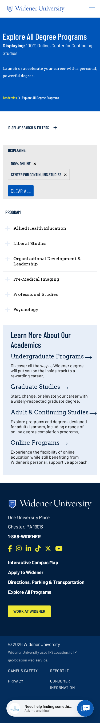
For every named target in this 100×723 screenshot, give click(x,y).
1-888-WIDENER (24, 536)
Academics (10, 97)
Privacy (15, 681)
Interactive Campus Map (33, 562)
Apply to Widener (25, 572)
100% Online (21, 163)
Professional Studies (35, 294)
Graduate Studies (35, 386)
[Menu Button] (90, 9)
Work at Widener (29, 611)
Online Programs (35, 442)
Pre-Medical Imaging (36, 279)
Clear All (21, 191)
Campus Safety (23, 670)
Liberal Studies (29, 243)
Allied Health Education (39, 228)
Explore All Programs (29, 592)
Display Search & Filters (28, 127)
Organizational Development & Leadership (47, 261)
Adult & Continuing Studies (50, 412)
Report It (59, 670)
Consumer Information (62, 684)
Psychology (25, 309)
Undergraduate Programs (47, 356)
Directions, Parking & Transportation (46, 582)
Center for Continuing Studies (36, 174)
